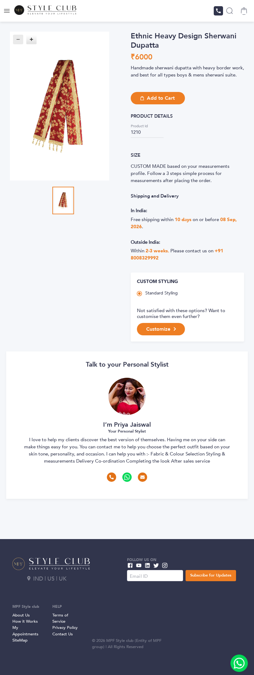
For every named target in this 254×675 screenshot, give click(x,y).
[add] (239, 663)
